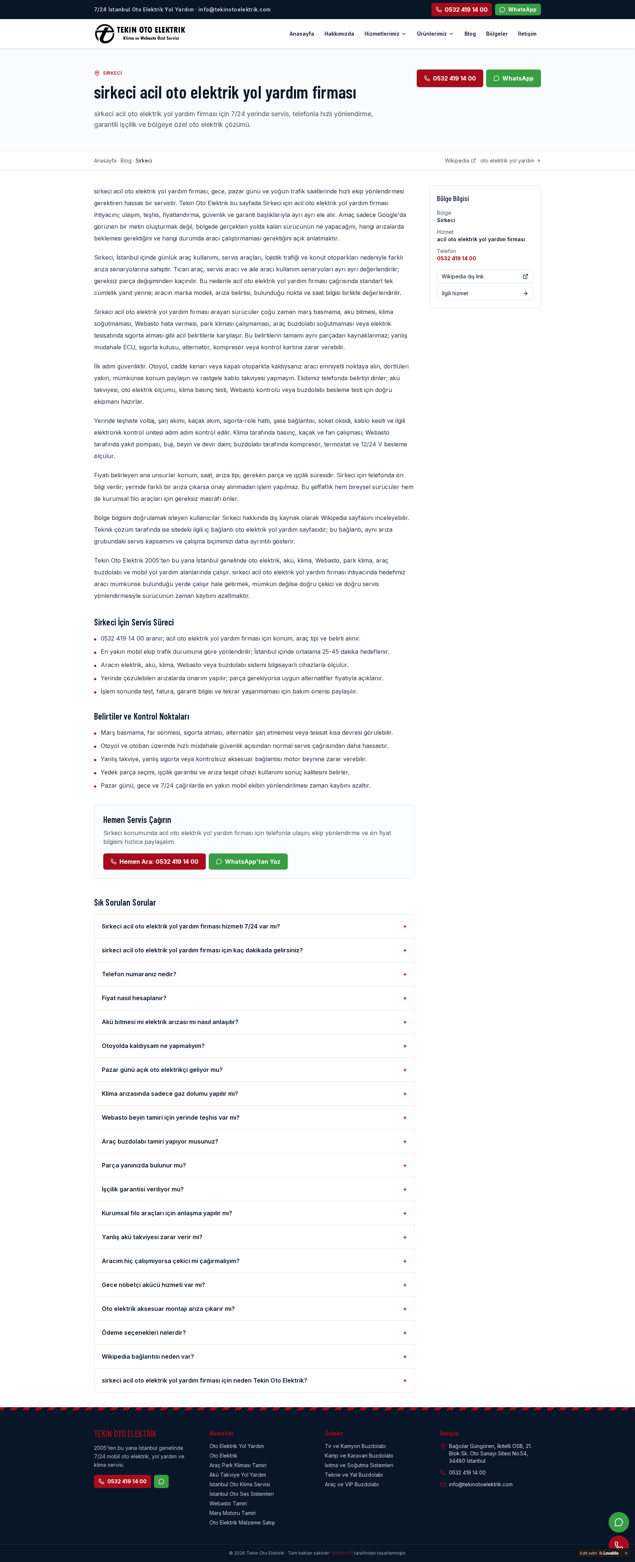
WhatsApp (518, 78)
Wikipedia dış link (463, 276)
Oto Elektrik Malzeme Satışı (242, 1522)
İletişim (527, 34)
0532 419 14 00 (454, 78)
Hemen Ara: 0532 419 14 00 (158, 861)
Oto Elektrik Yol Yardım (236, 1446)
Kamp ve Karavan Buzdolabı (359, 1455)
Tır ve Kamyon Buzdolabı (355, 1446)
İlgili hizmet (455, 293)
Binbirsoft (342, 1553)
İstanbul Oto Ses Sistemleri (241, 1494)
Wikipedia (457, 160)
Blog (470, 34)
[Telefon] (619, 1546)
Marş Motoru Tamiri (232, 1513)
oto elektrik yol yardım (507, 160)
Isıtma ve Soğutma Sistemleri (359, 1465)
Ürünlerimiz (432, 34)
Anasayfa (302, 34)
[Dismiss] (626, 1553)
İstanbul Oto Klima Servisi (239, 1484)
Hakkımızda (339, 34)
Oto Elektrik (223, 1455)
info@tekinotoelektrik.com (481, 1484)
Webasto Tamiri (228, 1503)
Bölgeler (497, 34)
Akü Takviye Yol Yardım (237, 1475)
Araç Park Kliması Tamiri (237, 1465)
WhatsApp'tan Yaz (252, 861)
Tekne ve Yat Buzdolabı (354, 1475)
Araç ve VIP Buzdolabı (352, 1484)
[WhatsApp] (619, 1522)
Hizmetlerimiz (382, 34)
